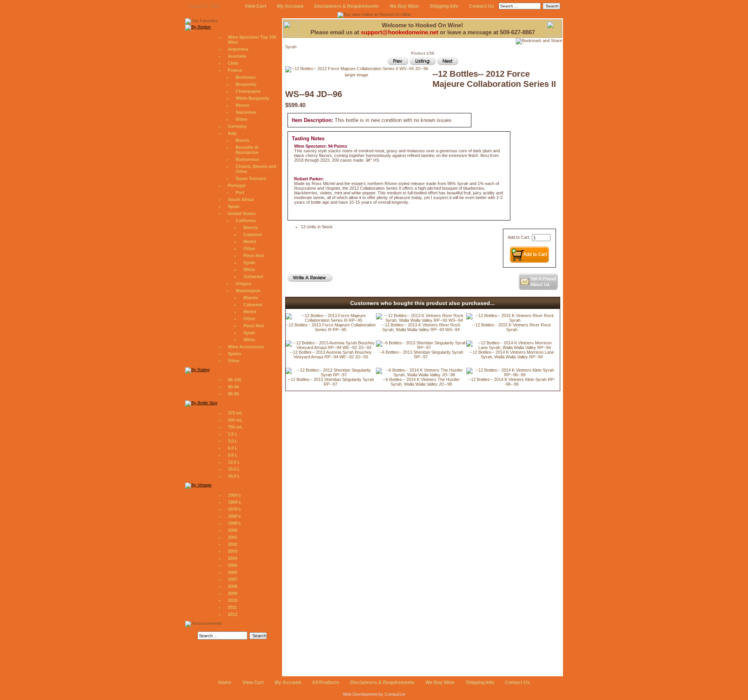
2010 (232, 600)
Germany (237, 126)
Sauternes (246, 112)
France (235, 70)
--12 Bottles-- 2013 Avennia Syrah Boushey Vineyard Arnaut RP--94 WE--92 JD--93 (331, 354)
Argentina (238, 49)
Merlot (249, 241)
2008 (232, 586)
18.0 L (234, 476)
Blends (250, 227)
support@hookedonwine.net (399, 32)
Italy (232, 133)
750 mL (235, 427)
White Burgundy (252, 98)
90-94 (233, 386)
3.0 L (233, 441)
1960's (234, 502)
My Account (290, 6)
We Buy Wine (404, 6)
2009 (232, 593)
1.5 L (233, 434)
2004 (232, 558)
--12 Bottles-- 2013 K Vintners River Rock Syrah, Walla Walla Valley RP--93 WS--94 (421, 327)
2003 (232, 551)
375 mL (235, 413)
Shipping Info (444, 6)
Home (224, 682)
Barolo (242, 140)
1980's (234, 516)
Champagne (248, 91)
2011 (232, 607)
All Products (325, 682)
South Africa (241, 199)
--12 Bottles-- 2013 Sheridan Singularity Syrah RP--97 (331, 381)
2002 (232, 544)
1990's (234, 523)
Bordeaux (246, 77)
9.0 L (233, 455)
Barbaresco (247, 159)
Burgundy (246, 84)
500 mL (235, 420)
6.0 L (233, 448)
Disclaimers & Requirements (346, 6)
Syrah (249, 262)
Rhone (242, 105)
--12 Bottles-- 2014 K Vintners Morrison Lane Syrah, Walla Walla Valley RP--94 (511, 354)
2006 (232, 572)
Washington (248, 290)
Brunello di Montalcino (247, 150)
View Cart (255, 6)
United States (242, 213)
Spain (234, 206)
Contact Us (481, 6)
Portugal (236, 185)
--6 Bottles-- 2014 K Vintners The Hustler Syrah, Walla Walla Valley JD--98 (421, 381)
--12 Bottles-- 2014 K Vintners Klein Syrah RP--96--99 (511, 381)
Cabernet (252, 234)
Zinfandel (253, 276)
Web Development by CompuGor (374, 694)
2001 (232, 537)
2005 (232, 565)
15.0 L (234, 469)
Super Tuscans (251, 178)
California (246, 220)
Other (241, 119)
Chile (233, 63)
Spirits (234, 353)
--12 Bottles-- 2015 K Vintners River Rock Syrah (511, 327)
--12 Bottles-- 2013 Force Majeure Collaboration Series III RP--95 (331, 327)
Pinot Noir (253, 255)
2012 (232, 614)
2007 (232, 579)
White (249, 269)
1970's (234, 509)
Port (240, 192)
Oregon (243, 283)
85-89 (233, 393)
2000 (232, 530)
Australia (237, 56)
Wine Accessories (246, 346)
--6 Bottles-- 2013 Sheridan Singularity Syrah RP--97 (421, 354)
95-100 (234, 379)
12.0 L (234, 462)
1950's (234, 495)
